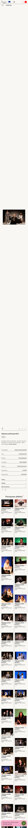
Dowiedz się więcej (7, 824)
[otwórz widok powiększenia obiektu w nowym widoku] (14, 217)
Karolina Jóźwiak (12, 444)
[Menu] (14, 2)
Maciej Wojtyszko (23, 458)
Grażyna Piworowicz (22, 466)
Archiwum (8, 5)
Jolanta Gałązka (23, 462)
